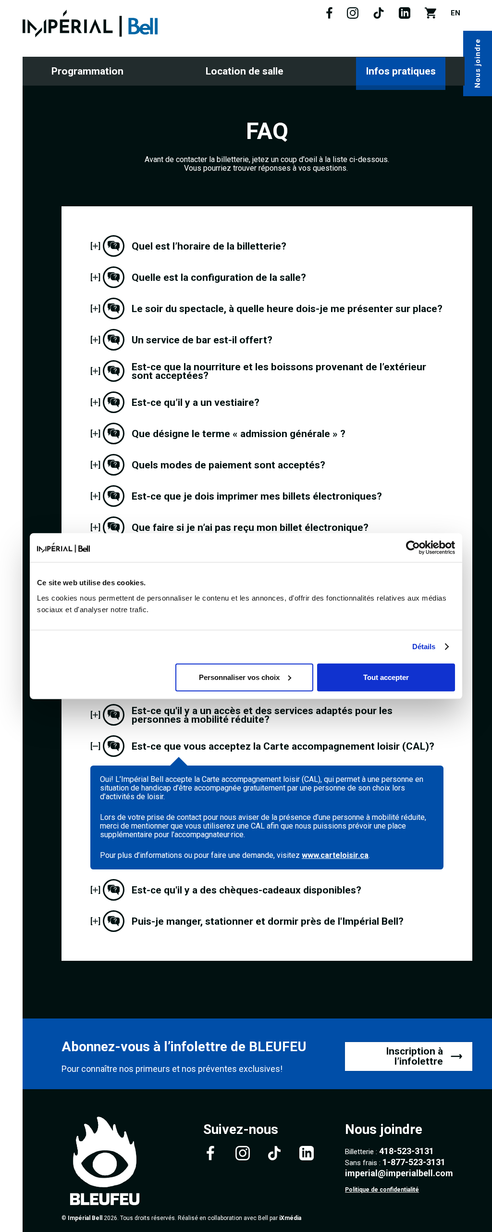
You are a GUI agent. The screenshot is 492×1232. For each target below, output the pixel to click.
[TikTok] (378, 16)
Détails (424, 646)
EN (455, 13)
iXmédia (290, 1218)
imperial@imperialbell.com (399, 1173)
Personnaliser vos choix (239, 677)
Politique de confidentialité (382, 1189)
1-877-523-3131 (413, 1162)
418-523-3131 (406, 1151)
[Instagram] (352, 16)
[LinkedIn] (404, 16)
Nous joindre (477, 63)
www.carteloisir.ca (335, 855)
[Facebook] (329, 16)
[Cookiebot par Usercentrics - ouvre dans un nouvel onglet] (413, 548)
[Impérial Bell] (90, 24)
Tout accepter (386, 677)
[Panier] (430, 16)
